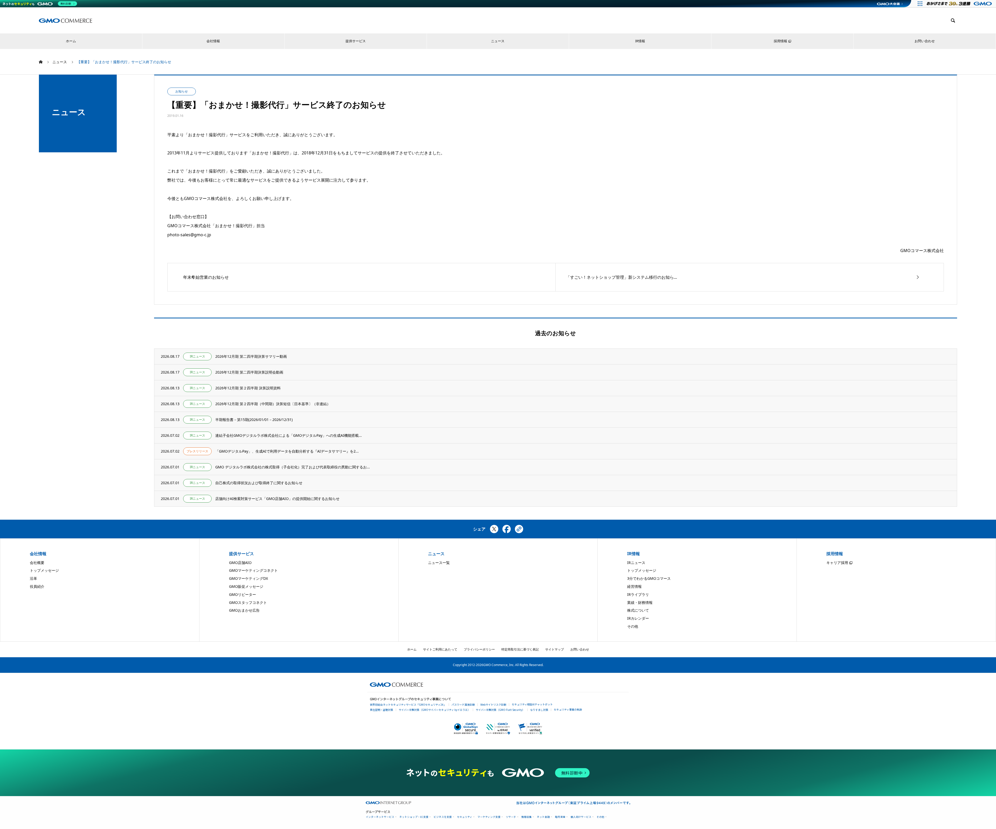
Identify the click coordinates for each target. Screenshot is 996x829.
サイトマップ (554, 649)
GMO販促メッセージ (246, 586)
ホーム (71, 41)
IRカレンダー (638, 618)
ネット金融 (543, 817)
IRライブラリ (638, 594)
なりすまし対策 (539, 710)
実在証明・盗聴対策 (381, 710)
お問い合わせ (925, 41)
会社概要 (37, 562)
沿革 (33, 578)
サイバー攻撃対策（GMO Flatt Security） (500, 710)
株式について (638, 610)
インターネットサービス (380, 817)
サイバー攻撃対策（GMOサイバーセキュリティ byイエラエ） (434, 710)
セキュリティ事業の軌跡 (568, 709)
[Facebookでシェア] (506, 531)
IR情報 (640, 41)
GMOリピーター (242, 594)
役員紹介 (37, 586)
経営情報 (634, 586)
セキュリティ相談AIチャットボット (532, 704)
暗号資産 (560, 817)
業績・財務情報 (640, 602)
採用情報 (780, 41)
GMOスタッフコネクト (248, 602)
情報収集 (526, 817)
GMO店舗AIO (240, 562)
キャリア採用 (837, 562)
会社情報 (213, 41)
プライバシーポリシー (479, 649)
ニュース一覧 (439, 562)
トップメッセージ (44, 570)
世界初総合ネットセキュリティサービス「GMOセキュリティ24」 (408, 704)
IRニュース (636, 562)
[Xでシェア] (494, 531)
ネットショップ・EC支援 (413, 817)
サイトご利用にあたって (440, 649)
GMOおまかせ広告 (244, 610)
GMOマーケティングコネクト (253, 570)
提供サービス (355, 41)
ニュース (497, 41)
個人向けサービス (581, 817)
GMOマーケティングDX (248, 578)
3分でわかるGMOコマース (649, 578)
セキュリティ (464, 817)
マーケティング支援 (489, 817)
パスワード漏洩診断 (463, 704)
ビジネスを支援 (443, 817)
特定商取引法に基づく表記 (520, 649)
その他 (632, 626)
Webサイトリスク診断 (493, 704)
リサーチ (511, 817)
